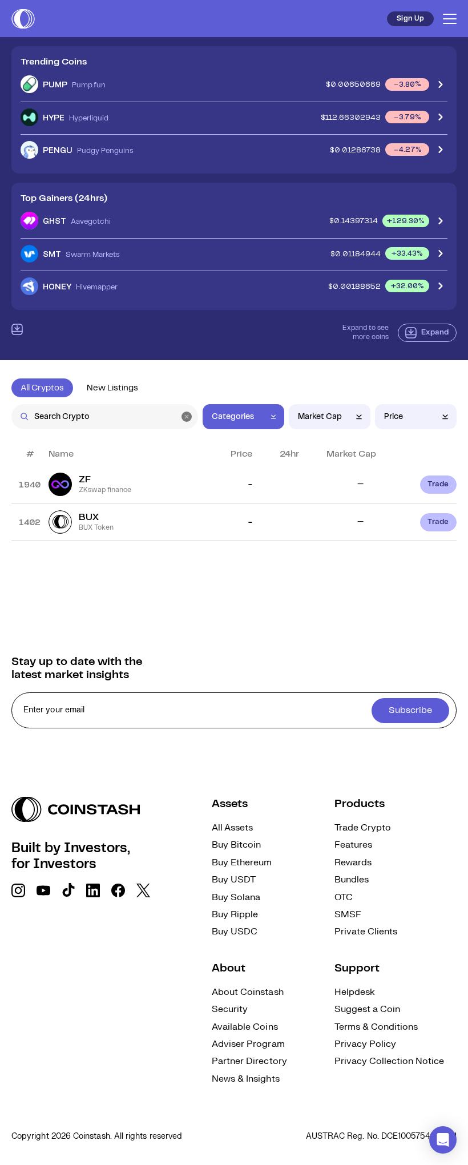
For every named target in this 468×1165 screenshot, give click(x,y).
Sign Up (410, 18)
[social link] (18, 890)
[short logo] (23, 19)
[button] (443, 1140)
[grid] (234, 503)
